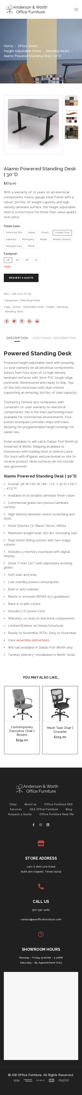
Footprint (10, 253)
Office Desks (28, 46)
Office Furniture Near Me (56, 814)
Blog (69, 809)
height (50, 306)
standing (62, 306)
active (17, 306)
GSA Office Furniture (44, 809)
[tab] (17, 338)
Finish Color (12, 226)
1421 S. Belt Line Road (41, 866)
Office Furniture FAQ (58, 804)
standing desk (14, 311)
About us (30, 804)
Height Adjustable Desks (22, 51)
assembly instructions (32, 640)
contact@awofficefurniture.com (41, 919)
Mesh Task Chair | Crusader (60, 730)
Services (16, 809)
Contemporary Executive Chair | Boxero (22, 731)
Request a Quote (20, 814)
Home (8, 46)
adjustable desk (33, 306)
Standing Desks (57, 51)
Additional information (54, 338)
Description (17, 338)
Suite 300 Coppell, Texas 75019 (41, 871)
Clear (7, 266)
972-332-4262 (41, 909)
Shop (13, 804)
